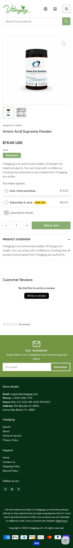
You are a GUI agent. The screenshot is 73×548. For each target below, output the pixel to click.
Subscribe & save (27, 202)
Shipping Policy (11, 466)
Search (7, 426)
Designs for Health (12, 125)
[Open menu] (66, 9)
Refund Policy (10, 470)
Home (6, 457)
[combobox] (36, 21)
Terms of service (12, 435)
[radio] (6, 191)
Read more (61, 520)
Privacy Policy (10, 440)
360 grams (12, 155)
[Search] (66, 21)
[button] (10, 324)
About (6, 431)
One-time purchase (23, 191)
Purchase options (14, 183)
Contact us (9, 462)
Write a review (36, 296)
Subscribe (60, 367)
